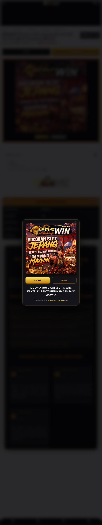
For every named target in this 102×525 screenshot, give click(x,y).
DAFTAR (38, 280)
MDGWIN (51, 301)
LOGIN (64, 280)
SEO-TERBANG (62, 301)
